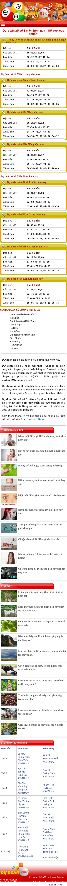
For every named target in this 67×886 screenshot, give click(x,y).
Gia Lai (46, 814)
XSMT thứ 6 (48, 821)
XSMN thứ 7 (23, 840)
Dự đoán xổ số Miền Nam (22, 335)
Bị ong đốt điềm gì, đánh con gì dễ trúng (40, 465)
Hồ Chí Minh (16, 345)
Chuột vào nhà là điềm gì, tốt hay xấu (38, 539)
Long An (14, 348)
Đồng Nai (22, 789)
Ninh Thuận (48, 817)
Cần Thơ (22, 783)
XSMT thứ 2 (48, 762)
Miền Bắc (14, 318)
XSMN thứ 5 (23, 807)
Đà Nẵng (14, 328)
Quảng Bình (48, 801)
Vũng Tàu (22, 775)
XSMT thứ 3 (48, 776)
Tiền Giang (23, 850)
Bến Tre (21, 772)
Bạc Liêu (22, 768)
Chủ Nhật (6, 851)
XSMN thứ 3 (23, 778)
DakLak (46, 770)
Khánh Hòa (48, 785)
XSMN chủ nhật (25, 856)
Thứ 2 (4, 758)
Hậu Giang (15, 341)
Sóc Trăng (23, 786)
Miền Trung (48, 748)
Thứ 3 (4, 773)
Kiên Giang (23, 847)
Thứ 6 (4, 817)
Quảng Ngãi (16, 324)
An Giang (22, 798)
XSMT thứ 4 (48, 791)
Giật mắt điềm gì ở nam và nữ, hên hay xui (41, 495)
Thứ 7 (4, 834)
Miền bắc (5, 748)
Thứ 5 (4, 803)
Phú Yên (47, 755)
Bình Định (48, 798)
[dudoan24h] (33, 19)
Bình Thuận (23, 801)
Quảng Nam (49, 773)
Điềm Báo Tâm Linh (13, 430)
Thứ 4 (4, 788)
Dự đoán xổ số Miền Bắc (22, 314)
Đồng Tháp (23, 760)
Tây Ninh (22, 804)
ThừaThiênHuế (50, 758)
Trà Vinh (22, 816)
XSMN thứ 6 (23, 822)
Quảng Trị (48, 804)
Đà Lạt (21, 853)
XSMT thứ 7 (48, 839)
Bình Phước (15, 338)
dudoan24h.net (36, 419)
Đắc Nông (15, 331)
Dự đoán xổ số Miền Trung (23, 321)
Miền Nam (23, 748)
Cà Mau (21, 754)
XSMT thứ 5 (48, 807)
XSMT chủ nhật (50, 857)
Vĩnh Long (23, 819)
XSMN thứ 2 (23, 763)
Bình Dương (23, 813)
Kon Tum (47, 848)
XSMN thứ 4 (23, 793)
